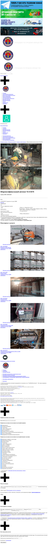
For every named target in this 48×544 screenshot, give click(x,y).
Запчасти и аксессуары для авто (8, 447)
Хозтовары (4, 466)
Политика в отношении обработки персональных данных (14, 376)
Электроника (4, 442)
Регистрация (3, 75)
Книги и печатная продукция (8, 463)
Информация (5, 102)
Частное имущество (7, 97)
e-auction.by (12, 392)
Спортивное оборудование (7, 460)
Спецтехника (4, 427)
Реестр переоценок (6, 96)
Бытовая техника (5, 441)
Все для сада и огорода (6, 457)
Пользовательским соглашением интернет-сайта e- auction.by (20, 517)
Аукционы (5, 371)
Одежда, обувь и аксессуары (7, 448)
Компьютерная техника (6, 440)
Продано (2, 202)
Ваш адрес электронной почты (6, 509)
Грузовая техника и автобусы (8, 431)
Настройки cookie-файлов (8, 379)
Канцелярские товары (6, 452)
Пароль (23, 486)
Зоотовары (4, 464)
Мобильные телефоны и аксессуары (9, 439)
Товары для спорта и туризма (8, 449)
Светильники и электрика (7, 456)
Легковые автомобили (6, 426)
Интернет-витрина (6, 100)
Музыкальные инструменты (7, 467)
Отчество (13, 510)
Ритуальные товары (6, 450)
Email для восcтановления (5, 538)
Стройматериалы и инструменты (8, 454)
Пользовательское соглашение (9, 375)
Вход (7, 75)
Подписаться (3, 471)
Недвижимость (5, 425)
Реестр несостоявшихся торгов (9, 95)
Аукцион (4, 128)
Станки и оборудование (6, 428)
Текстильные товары (6, 462)
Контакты (5, 103)
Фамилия (26, 509)
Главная (4, 93)
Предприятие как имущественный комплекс (11, 434)
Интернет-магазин (6, 99)
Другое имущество (5, 429)
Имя (40, 509)
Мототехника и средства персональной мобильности (12, 432)
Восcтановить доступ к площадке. (14, 490)
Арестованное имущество (8, 94)
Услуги (4, 101)
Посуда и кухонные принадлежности (9, 455)
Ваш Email (2, 420)
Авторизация (8, 540)
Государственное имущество (8, 98)
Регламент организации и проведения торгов (12, 374)
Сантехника (4, 453)
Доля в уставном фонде (6, 433)
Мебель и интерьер (5, 445)
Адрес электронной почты (5, 486)
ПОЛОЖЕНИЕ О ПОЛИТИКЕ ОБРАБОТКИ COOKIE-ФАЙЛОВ (16, 377)
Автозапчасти (4, 461)
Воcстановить (3, 542)
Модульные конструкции (7, 468)
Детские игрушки (5, 459)
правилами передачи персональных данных (17, 470)
